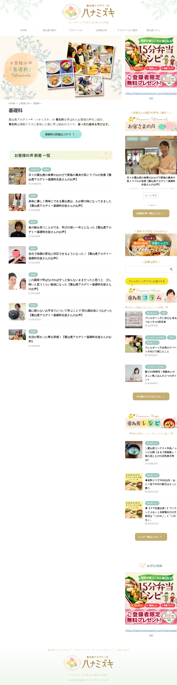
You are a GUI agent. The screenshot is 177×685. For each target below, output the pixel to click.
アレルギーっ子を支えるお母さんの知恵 (88, 675)
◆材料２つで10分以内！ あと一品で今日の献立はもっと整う (160, 484)
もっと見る (151, 195)
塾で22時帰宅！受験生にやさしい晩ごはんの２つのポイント (160, 375)
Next (174, 168)
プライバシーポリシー (101, 650)
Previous (128, 168)
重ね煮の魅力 (49, 30)
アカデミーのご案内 (127, 30)
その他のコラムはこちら (148, 396)
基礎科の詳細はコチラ (58, 134)
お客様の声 (101, 30)
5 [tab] (155, 205)
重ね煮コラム (153, 30)
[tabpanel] (151, 169)
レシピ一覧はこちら (148, 537)
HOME (23, 30)
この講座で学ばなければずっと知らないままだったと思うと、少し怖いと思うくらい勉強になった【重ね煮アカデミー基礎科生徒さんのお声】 (70, 284)
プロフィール (75, 30)
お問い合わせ (123, 650)
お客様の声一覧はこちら (148, 213)
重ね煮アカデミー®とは (59, 650)
